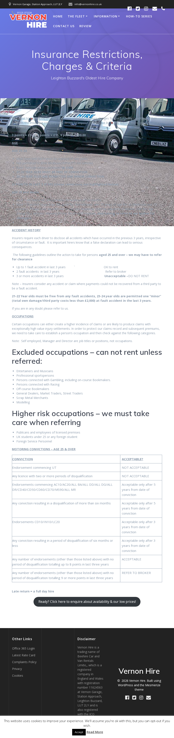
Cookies (17, 675)
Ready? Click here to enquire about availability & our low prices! (87, 601)
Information (105, 16)
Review (85, 26)
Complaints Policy (24, 662)
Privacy (17, 669)
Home (58, 16)
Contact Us (63, 26)
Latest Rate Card (23, 655)
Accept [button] (79, 732)
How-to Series (139, 16)
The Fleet (76, 16)
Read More (95, 732)
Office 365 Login (23, 648)
